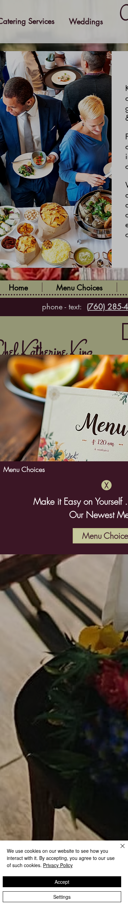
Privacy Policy (58, 865)
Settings (62, 896)
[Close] (118, 850)
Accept (62, 881)
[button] (106, 485)
